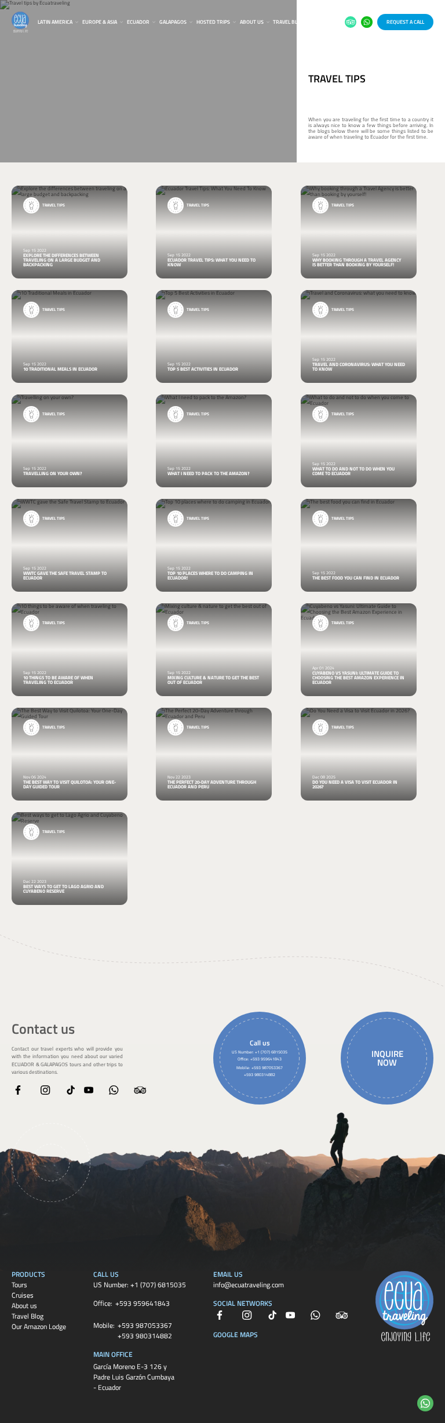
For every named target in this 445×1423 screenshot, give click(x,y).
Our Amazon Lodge (39, 1326)
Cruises (23, 1295)
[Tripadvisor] (140, 1090)
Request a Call (405, 22)
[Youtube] (88, 1090)
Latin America (55, 22)
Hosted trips (213, 22)
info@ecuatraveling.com (248, 1284)
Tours (19, 1284)
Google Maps (235, 1334)
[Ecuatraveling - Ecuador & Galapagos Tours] (20, 22)
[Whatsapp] (113, 1090)
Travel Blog (288, 22)
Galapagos (173, 22)
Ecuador (138, 22)
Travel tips (337, 79)
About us (252, 22)
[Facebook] (18, 1090)
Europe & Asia (99, 22)
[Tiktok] (70, 1090)
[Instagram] (45, 1090)
